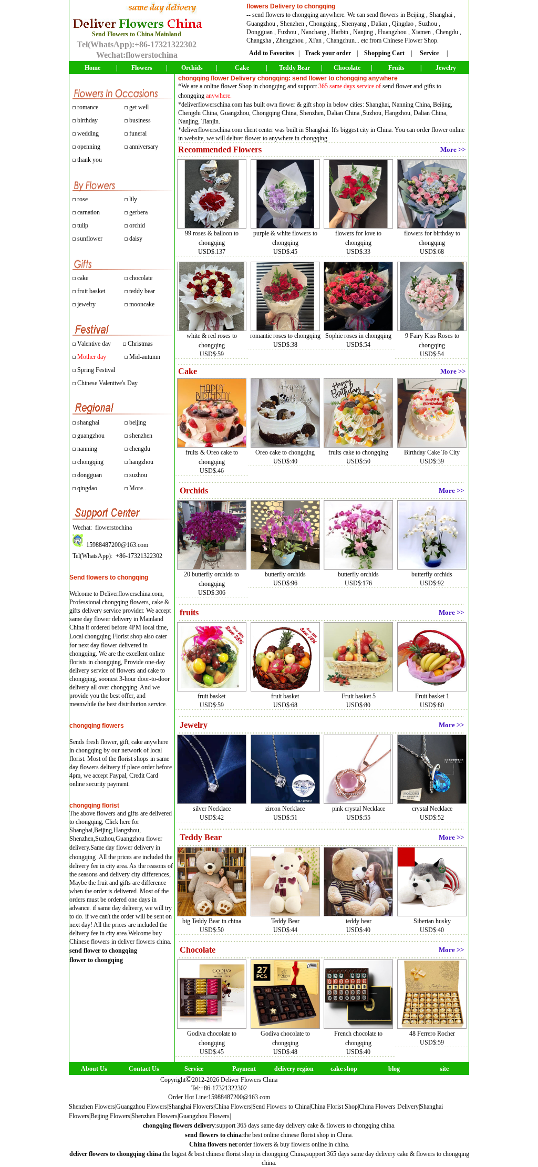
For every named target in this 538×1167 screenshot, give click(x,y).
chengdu (139, 448)
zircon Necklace (285, 808)
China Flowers (232, 1106)
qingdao (87, 488)
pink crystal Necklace (358, 808)
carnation (88, 212)
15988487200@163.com (239, 1097)
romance (87, 107)
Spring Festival (96, 370)
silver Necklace (212, 808)
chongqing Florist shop (113, 636)
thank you (89, 159)
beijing (137, 422)
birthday (87, 120)
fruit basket (91, 291)
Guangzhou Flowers (141, 1106)
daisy (135, 238)
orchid (136, 225)
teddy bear (142, 291)
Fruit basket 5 (359, 696)
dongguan (89, 475)
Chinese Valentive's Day (107, 383)
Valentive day (94, 343)
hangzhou (141, 462)
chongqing (90, 462)
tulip (82, 225)
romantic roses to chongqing (285, 335)
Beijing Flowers (110, 1116)
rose (82, 199)
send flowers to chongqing (285, 14)
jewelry (86, 304)
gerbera (138, 212)
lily (133, 199)
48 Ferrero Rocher (432, 1033)
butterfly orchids (285, 574)
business (140, 120)
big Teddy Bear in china (211, 921)
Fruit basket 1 (432, 696)
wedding (88, 133)
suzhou (138, 475)
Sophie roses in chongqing (358, 335)
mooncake (141, 304)
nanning (87, 448)
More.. (137, 488)
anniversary (143, 146)
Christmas (140, 343)
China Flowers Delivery (389, 1106)
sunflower (89, 238)
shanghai (88, 422)
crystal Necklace (432, 808)
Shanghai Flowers (190, 1106)
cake (82, 278)
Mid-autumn (144, 356)
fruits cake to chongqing (358, 452)
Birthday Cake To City (432, 452)
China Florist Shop (334, 1106)
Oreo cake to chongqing (285, 452)
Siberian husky (432, 921)
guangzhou (91, 435)
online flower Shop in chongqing (245, 86)
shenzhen (140, 435)
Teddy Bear (285, 921)
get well (139, 107)
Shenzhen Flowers (92, 1106)
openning (88, 146)
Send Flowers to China (280, 1106)
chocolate (140, 278)
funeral (138, 133)
